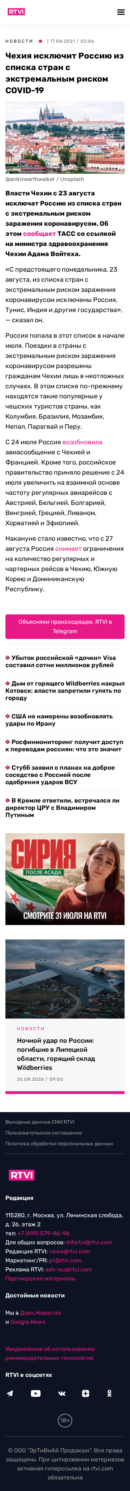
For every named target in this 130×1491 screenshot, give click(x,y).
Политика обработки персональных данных (59, 1144)
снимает (68, 549)
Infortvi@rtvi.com (89, 1242)
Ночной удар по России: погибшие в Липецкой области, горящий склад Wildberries (56, 1054)
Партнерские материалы (40, 1278)
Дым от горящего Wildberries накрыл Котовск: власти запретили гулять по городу (65, 690)
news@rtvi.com (69, 1251)
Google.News (28, 1321)
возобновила (82, 442)
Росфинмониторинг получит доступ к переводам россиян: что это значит (64, 745)
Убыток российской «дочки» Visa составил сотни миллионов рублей (60, 661)
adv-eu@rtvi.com (69, 1269)
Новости (19, 41)
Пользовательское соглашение (43, 1133)
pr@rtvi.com (65, 1260)
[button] (122, 11)
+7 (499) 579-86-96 (44, 1233)
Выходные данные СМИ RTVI (39, 1122)
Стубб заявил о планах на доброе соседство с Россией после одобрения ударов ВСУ (60, 775)
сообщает (39, 234)
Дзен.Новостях (41, 1312)
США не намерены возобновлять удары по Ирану (59, 720)
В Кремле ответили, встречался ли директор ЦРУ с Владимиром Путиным (62, 807)
